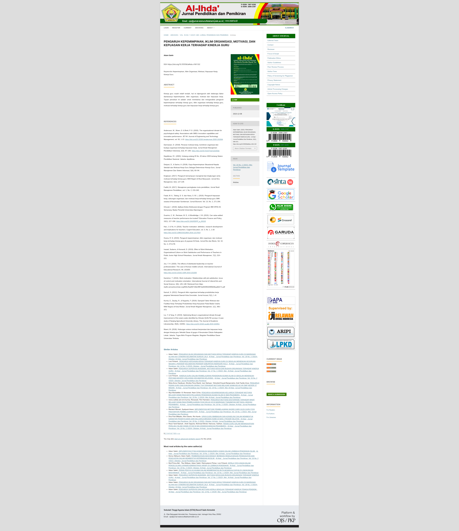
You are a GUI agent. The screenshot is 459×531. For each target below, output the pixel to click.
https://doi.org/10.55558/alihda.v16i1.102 (184, 64)
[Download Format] (275, 303)
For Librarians (271, 417)
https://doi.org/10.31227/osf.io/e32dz (205, 151)
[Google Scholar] (281, 199)
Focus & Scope (273, 54)
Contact (270, 45)
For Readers (271, 410)
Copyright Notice (274, 85)
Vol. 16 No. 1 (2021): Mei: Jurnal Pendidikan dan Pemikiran (204, 35)
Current (187, 28)
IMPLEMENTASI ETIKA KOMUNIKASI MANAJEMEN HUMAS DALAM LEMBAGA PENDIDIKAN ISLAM (217, 451)
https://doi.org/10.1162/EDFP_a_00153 (191, 221)
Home (166, 35)
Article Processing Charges (278, 89)
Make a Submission (276, 394)
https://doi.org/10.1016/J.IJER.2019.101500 (180, 273)
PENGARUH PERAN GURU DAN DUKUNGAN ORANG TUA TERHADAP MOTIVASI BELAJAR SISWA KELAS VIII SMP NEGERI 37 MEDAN (214, 385)
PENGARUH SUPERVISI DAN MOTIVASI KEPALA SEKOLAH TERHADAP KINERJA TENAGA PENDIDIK (218, 489)
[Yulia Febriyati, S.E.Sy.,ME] (281, 212)
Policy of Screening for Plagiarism (280, 76)
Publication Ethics (274, 58)
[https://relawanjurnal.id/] (281, 320)
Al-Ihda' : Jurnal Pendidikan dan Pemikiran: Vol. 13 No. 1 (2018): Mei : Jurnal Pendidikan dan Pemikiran (208, 492)
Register (176, 28)
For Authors (271, 414)
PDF (235, 100)
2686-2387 (285, 129)
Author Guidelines (274, 62)
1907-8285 (284, 145)
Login (166, 28)
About (210, 28)
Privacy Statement (274, 80)
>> (179, 433)
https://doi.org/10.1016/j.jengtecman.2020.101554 (204, 139)
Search (290, 28)
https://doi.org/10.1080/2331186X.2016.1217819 (182, 233)
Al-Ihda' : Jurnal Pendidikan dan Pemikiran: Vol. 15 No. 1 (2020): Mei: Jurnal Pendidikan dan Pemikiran (220, 473)
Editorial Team (273, 40)
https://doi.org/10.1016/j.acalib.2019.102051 (203, 324)
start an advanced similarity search (187, 439)
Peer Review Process (276, 67)
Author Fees (272, 71)
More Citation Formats (243, 148)
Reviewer (271, 49)
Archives (199, 28)
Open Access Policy (275, 93)
